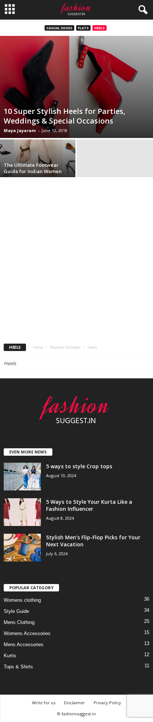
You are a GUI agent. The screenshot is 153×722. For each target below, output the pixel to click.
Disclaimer (74, 702)
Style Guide (16, 611)
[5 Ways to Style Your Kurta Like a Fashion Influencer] (22, 512)
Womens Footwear (65, 347)
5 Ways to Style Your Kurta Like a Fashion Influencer (89, 505)
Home (38, 347)
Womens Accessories (27, 633)
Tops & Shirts (18, 666)
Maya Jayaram (20, 130)
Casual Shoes (59, 28)
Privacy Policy (107, 702)
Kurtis (10, 655)
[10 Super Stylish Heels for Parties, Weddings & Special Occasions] (76, 87)
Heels (99, 28)
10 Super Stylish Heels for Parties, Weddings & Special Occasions (64, 116)
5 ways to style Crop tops (79, 466)
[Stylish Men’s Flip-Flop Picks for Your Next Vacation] (22, 547)
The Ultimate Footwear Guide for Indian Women (33, 168)
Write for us (43, 702)
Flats (83, 28)
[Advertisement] (76, 258)
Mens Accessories (23, 644)
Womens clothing (22, 600)
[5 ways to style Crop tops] (22, 476)
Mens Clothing (19, 622)
